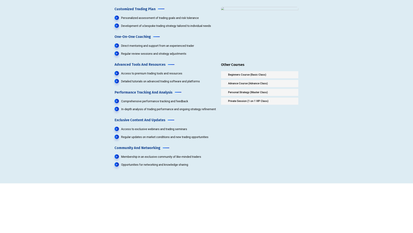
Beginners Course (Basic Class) (246, 74)
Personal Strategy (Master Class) (247, 92)
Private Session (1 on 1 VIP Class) (247, 101)
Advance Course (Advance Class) (247, 83)
